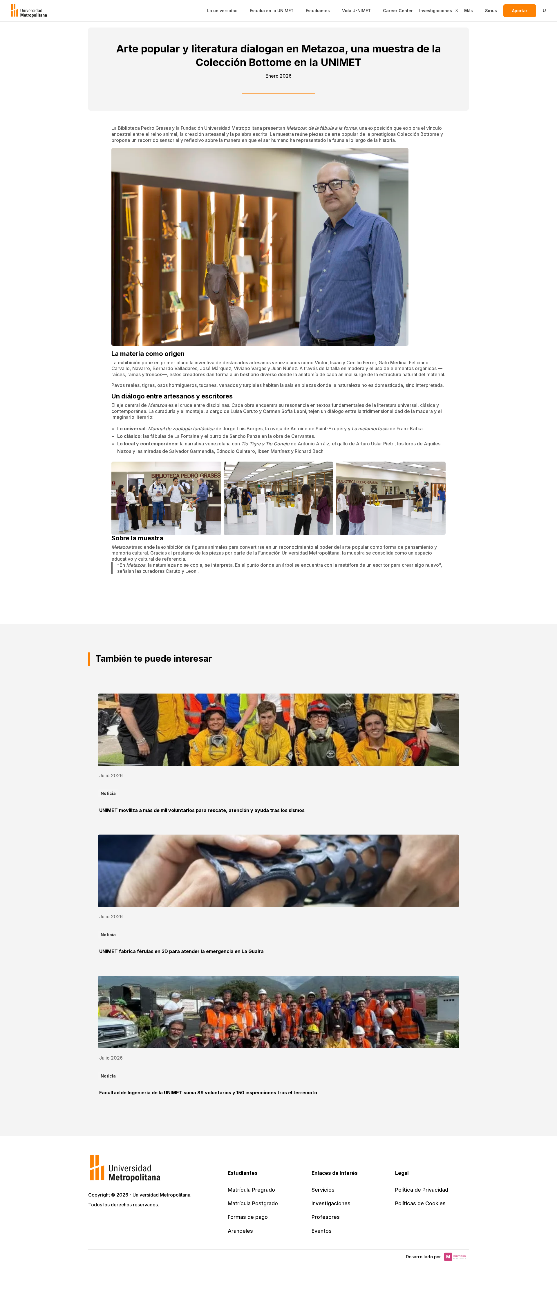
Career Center (398, 11)
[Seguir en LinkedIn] (119, 1221)
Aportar (519, 10)
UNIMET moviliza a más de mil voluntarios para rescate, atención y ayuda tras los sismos (202, 810)
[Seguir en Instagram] (144, 1221)
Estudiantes (318, 11)
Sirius (491, 11)
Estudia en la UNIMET (272, 11)
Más (468, 11)
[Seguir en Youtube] (131, 1221)
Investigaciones (435, 11)
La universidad (222, 11)
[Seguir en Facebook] (106, 1221)
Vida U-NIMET (356, 11)
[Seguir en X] (93, 1221)
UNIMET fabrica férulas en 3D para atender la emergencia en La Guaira (181, 951)
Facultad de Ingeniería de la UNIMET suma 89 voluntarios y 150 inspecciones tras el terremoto (208, 1092)
